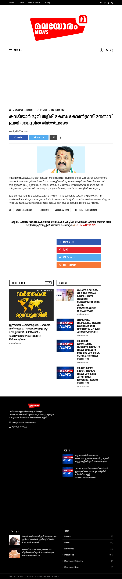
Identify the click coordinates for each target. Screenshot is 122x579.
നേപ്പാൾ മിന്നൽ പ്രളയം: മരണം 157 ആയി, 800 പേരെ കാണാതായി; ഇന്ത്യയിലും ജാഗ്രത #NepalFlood (87, 375)
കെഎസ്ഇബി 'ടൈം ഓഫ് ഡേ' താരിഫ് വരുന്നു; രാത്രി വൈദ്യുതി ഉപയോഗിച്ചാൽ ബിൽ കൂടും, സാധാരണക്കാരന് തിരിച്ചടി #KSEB (88, 300)
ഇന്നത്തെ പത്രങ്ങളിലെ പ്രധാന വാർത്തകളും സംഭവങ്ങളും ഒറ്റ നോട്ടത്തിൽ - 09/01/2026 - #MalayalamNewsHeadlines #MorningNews (29, 332)
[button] (18, 50)
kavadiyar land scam (24, 110)
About (21, 3)
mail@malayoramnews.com (24, 422)
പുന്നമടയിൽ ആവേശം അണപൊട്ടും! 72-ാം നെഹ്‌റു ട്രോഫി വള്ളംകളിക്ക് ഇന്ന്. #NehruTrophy (92, 458)
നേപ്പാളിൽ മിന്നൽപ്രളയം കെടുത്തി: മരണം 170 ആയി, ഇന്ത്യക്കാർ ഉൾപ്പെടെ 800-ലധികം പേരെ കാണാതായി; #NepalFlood (88, 349)
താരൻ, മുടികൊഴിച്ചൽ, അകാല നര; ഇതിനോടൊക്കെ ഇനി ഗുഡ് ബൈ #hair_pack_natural (39, 539)
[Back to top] (115, 572)
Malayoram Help (71, 567)
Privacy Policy (34, 3)
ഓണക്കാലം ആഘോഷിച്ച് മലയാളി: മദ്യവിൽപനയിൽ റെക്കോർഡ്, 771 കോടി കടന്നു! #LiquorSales (89, 325)
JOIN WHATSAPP (86, 225)
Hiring (47, 3)
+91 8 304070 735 (19, 426)
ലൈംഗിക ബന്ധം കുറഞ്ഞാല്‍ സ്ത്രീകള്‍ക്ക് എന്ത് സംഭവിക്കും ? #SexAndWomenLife (38, 552)
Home (11, 3)
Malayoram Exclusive (73, 561)
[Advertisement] (61, 81)
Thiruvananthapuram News (86, 210)
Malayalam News (58, 110)
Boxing (67, 536)
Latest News (42, 110)
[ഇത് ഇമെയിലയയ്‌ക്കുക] (53, 137)
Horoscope (69, 548)
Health (67, 542)
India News (69, 554)
